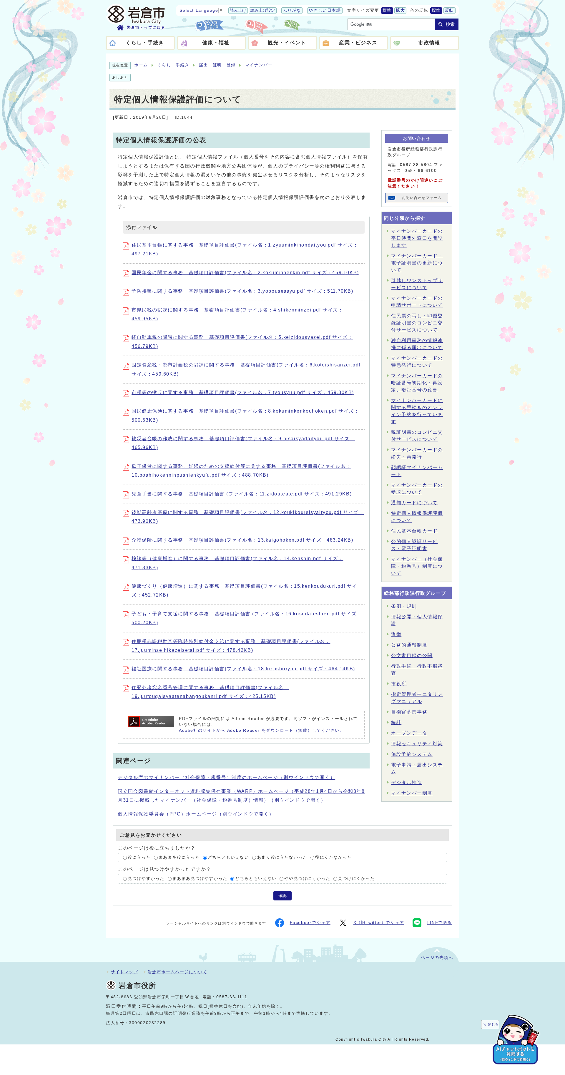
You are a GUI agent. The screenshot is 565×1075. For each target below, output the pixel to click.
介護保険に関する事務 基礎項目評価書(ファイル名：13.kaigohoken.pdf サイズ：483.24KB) (242, 540)
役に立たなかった (333, 857)
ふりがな (292, 10)
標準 (387, 10)
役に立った (139, 857)
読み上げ (238, 10)
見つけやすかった (146, 879)
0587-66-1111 (231, 997)
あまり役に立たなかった (282, 857)
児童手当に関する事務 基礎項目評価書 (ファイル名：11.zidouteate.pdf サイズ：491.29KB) (242, 493)
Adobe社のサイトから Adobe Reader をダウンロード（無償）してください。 (261, 730)
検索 (450, 24)
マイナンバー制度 (412, 793)
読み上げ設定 (262, 10)
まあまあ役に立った (179, 857)
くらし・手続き (173, 65)
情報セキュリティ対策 (417, 743)
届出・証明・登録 (217, 65)
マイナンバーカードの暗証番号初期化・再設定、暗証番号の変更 (417, 382)
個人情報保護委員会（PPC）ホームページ (196, 813)
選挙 (396, 634)
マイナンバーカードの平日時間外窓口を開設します (417, 238)
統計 (396, 722)
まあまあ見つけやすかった (199, 879)
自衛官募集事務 (409, 711)
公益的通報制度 (409, 644)
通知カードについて (414, 502)
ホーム (141, 65)
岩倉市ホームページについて (177, 971)
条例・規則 (404, 606)
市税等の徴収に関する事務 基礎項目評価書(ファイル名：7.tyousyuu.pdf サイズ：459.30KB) (243, 392)
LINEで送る (439, 922)
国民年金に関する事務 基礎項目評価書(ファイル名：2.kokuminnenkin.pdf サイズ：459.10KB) (245, 272)
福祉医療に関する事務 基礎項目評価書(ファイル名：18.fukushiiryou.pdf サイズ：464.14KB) (243, 668)
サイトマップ (124, 971)
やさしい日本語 (325, 10)
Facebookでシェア (310, 922)
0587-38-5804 (416, 165)
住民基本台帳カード (414, 530)
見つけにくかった (356, 879)
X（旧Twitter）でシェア (378, 922)
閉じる (493, 1024)
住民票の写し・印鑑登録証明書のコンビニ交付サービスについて (417, 322)
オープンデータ (409, 733)
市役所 (399, 683)
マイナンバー (259, 65)
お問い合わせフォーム (422, 198)
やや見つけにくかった (307, 879)
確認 (282, 895)
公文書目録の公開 (412, 655)
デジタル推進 (406, 782)
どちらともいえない (228, 857)
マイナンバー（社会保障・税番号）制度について (417, 566)
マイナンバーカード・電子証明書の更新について (417, 262)
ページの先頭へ (437, 957)
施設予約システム (412, 754)
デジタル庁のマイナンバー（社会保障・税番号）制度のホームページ (226, 777)
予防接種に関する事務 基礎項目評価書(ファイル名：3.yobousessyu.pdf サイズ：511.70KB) (242, 291)
